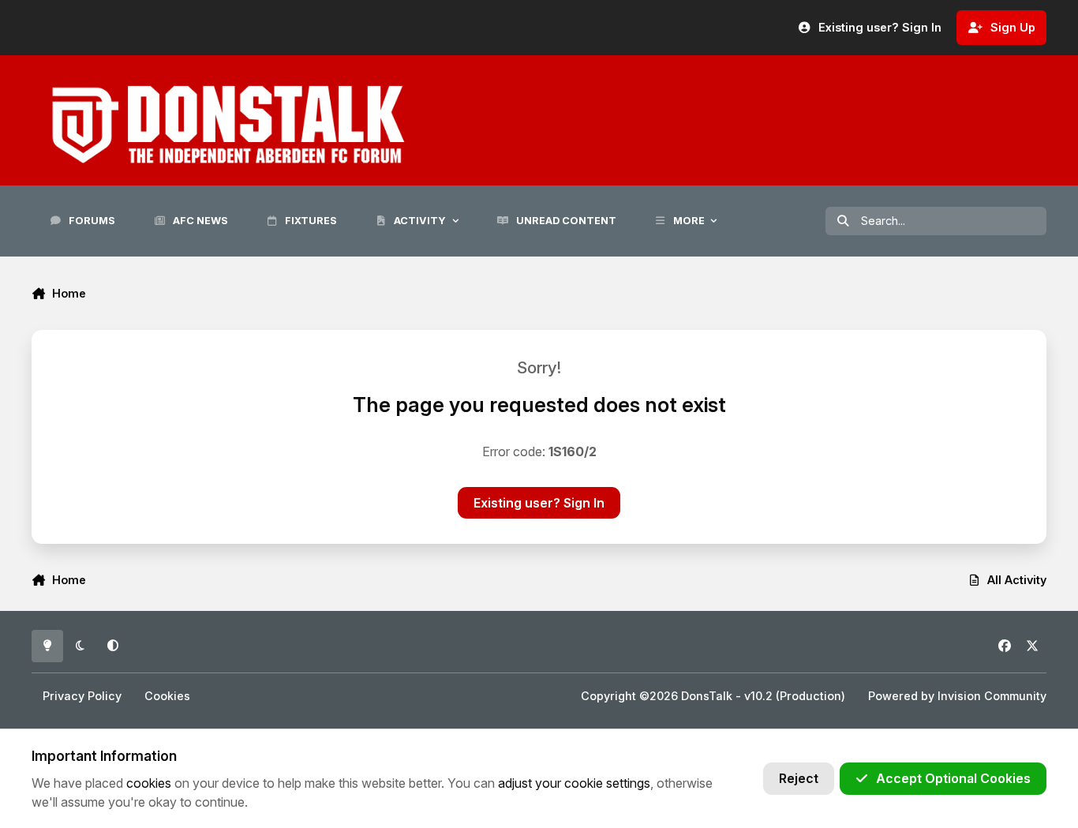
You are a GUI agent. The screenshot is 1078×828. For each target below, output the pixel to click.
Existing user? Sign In (539, 503)
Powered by (957, 695)
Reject (798, 778)
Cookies (167, 695)
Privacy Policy (82, 695)
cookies (148, 783)
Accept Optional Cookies (953, 778)
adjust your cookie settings (574, 783)
